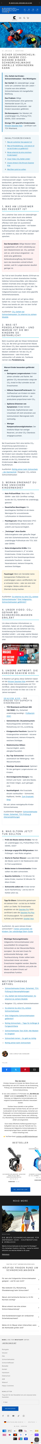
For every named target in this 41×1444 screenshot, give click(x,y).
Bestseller (5, 1366)
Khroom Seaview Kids (13, 126)
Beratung (20, 51)
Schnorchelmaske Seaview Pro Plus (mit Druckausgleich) (14, 1176)
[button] (36, 1443)
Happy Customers (8, 1385)
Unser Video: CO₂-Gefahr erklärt (18, 159)
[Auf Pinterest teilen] (25, 1069)
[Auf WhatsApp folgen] (24, 1416)
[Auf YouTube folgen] (13, 1416)
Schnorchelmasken (8, 1359)
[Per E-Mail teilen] (34, 1069)
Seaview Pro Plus (27, 913)
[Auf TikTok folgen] (19, 1416)
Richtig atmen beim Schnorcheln (18, 1043)
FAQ (3, 1356)
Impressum (5, 1372)
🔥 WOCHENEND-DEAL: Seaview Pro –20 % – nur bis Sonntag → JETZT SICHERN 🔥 (10, 10)
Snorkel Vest (29, 919)
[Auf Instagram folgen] (8, 1416)
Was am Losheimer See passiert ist (19, 142)
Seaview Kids (12, 698)
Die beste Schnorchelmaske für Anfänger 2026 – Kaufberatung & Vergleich (20, 1240)
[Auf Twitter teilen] (15, 1069)
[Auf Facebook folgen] (3, 1416)
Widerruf (5, 1382)
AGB (3, 1379)
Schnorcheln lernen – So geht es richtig (20, 1038)
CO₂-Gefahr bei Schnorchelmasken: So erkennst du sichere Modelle (19, 314)
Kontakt (4, 1369)
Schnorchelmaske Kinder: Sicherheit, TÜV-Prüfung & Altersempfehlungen (20, 814)
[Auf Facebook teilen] (6, 1069)
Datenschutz (6, 1376)
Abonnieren (10, 1408)
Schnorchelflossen (8, 1362)
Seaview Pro (24, 910)
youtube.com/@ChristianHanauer (27, 1136)
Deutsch (31, 1422)
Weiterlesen (5, 1254)
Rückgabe (5, 1349)
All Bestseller (20, 1189)
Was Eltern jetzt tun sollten (16, 169)
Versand (4, 1353)
